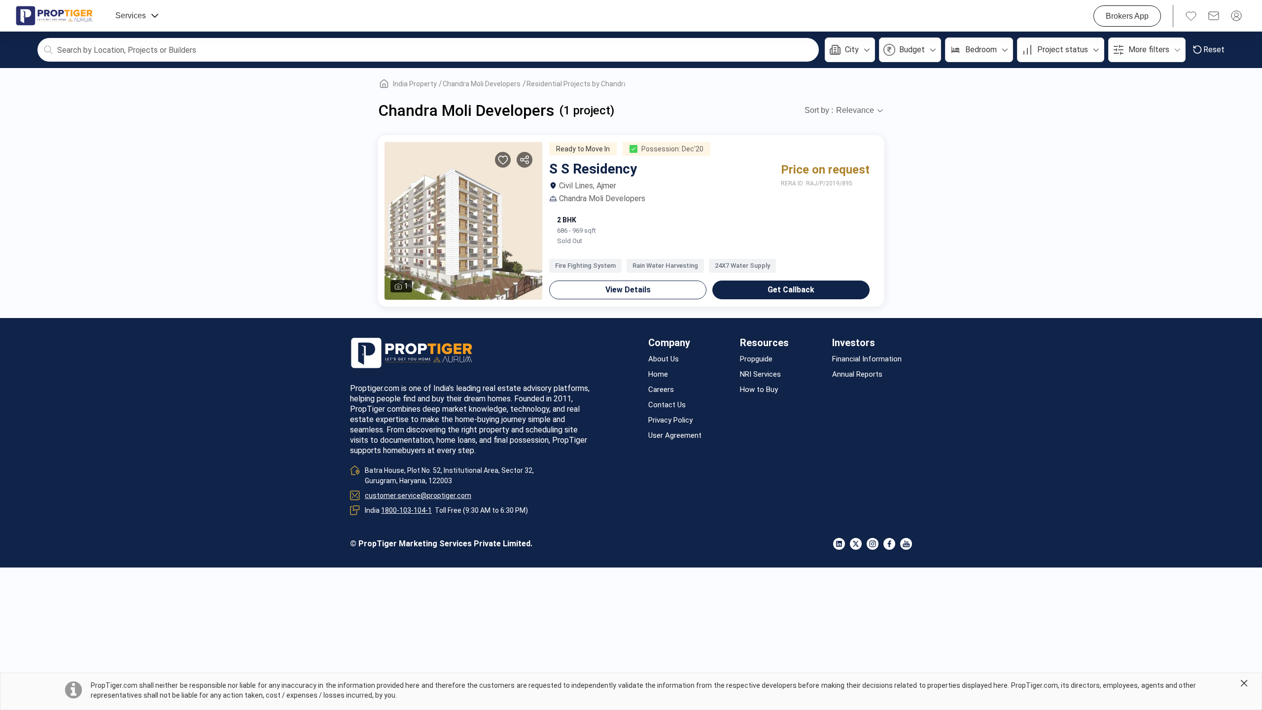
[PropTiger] (54, 16)
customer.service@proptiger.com (418, 495)
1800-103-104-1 (406, 510)
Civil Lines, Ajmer (587, 186)
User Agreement (674, 435)
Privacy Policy (670, 420)
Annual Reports (857, 374)
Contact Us (667, 405)
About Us (663, 359)
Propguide (756, 359)
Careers (661, 389)
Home (658, 374)
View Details (628, 289)
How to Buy (759, 389)
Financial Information (867, 359)
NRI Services (760, 374)
